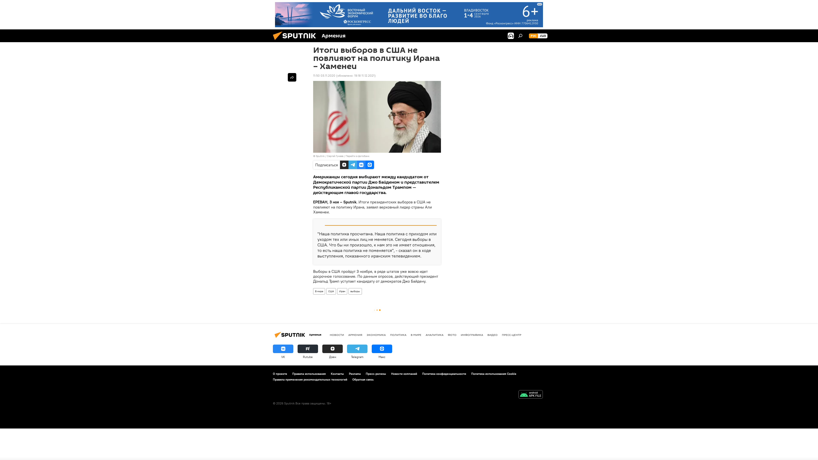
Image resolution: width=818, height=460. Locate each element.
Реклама (355, 374)
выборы (355, 291)
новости (337, 335)
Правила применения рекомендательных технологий (310, 379)
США (331, 291)
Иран (342, 291)
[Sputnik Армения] (296, 41)
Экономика (376, 335)
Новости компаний (404, 374)
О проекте (280, 374)
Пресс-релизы (376, 374)
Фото (452, 335)
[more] (292, 77)
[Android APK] (530, 395)
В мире (319, 291)
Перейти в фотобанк (357, 156)
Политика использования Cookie (493, 374)
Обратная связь (363, 379)
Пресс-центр (511, 335)
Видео (492, 335)
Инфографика (472, 335)
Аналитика (435, 335)
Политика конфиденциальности (444, 374)
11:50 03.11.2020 (324, 76)
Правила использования (309, 374)
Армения (355, 335)
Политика (398, 335)
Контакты (337, 374)
